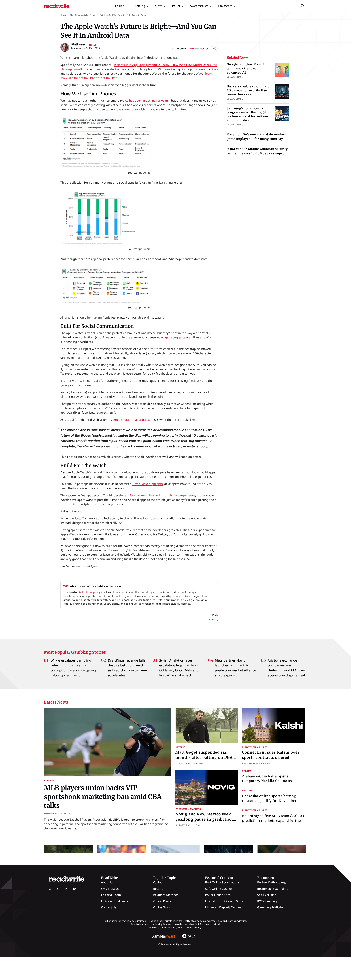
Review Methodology (271, 882)
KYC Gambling (267, 901)
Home (63, 15)
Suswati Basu (52, 813)
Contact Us (108, 907)
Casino (119, 6)
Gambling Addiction (271, 907)
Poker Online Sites (218, 895)
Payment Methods (166, 895)
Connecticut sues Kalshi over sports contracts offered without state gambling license (273, 757)
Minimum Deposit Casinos (223, 907)
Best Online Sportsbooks (222, 882)
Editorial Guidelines (114, 901)
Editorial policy (91, 592)
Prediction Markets (254, 747)
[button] (302, 6)
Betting (139, 6)
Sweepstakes (199, 6)
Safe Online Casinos (219, 889)
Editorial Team (111, 895)
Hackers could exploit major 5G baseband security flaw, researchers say (249, 90)
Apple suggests (174, 337)
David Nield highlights (147, 484)
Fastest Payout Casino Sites (224, 901)
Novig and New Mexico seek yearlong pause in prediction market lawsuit (204, 819)
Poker (176, 6)
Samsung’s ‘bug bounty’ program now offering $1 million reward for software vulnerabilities (248, 114)
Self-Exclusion (266, 895)
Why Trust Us (110, 889)
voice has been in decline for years (145, 101)
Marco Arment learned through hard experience (161, 495)
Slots (158, 6)
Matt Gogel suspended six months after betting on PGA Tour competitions (204, 757)
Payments (225, 6)
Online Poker (162, 901)
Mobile (213, 619)
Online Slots (161, 907)
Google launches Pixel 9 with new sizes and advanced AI (246, 68)
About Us (107, 882)
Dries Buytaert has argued (131, 420)
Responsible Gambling (272, 889)
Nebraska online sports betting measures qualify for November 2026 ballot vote (269, 800)
